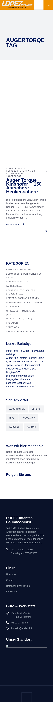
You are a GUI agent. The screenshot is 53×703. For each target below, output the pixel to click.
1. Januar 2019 (14, 168)
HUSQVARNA (28, 418)
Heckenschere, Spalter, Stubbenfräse (21, 292)
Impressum (12, 591)
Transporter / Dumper (20, 331)
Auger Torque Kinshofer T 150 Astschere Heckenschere (23, 185)
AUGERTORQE (13, 176)
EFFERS (36, 409)
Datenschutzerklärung (18, 586)
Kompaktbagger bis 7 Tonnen (24, 302)
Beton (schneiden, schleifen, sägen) (24, 276)
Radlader (12, 323)
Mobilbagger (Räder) (19, 319)
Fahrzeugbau (14, 286)
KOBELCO (14, 427)
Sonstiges (12, 327)
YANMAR (31, 427)
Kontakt (10, 580)
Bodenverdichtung (18, 282)
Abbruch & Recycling (19, 270)
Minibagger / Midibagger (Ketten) (21, 313)
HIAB (12, 418)
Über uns (11, 574)
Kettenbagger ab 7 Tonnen (22, 298)
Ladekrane (12, 306)
